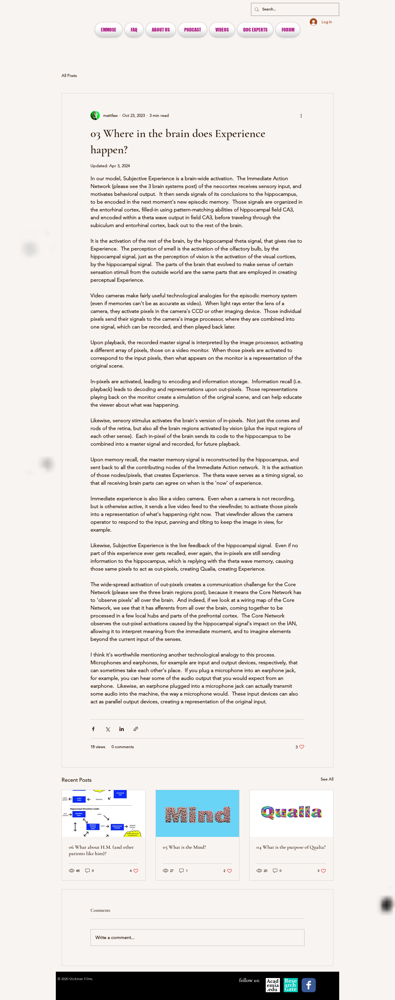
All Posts (69, 75)
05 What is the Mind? (184, 847)
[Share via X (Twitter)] (107, 729)
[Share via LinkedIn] (121, 729)
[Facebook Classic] (309, 985)
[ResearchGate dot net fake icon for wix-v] (291, 985)
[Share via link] (136, 729)
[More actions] (301, 115)
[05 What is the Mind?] (197, 813)
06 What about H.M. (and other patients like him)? (101, 850)
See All (327, 779)
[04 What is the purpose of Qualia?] (291, 813)
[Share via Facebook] (93, 729)
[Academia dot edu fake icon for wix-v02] (273, 985)
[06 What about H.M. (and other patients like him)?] (103, 813)
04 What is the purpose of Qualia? (291, 847)
